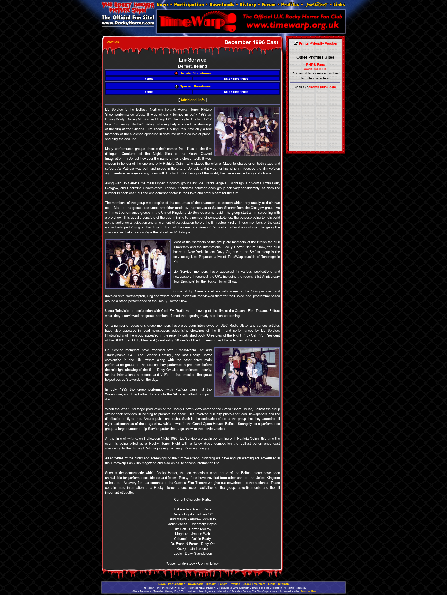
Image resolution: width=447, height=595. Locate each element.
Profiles (113, 42)
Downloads (195, 584)
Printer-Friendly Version (317, 43)
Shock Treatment (254, 584)
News (162, 584)
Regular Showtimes (194, 73)
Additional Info (193, 99)
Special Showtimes (195, 85)
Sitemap (283, 584)
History (211, 584)
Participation (176, 584)
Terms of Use (308, 591)
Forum (222, 584)
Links (271, 584)
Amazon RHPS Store (322, 87)
